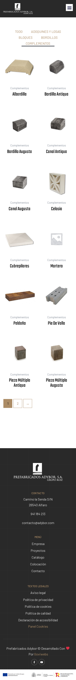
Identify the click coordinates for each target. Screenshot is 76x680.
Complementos (38, 43)
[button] (69, 7)
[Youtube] (42, 662)
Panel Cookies (38, 626)
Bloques (26, 37)
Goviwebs (41, 654)
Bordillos (49, 37)
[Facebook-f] (34, 662)
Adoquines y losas (46, 31)
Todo (19, 31)
